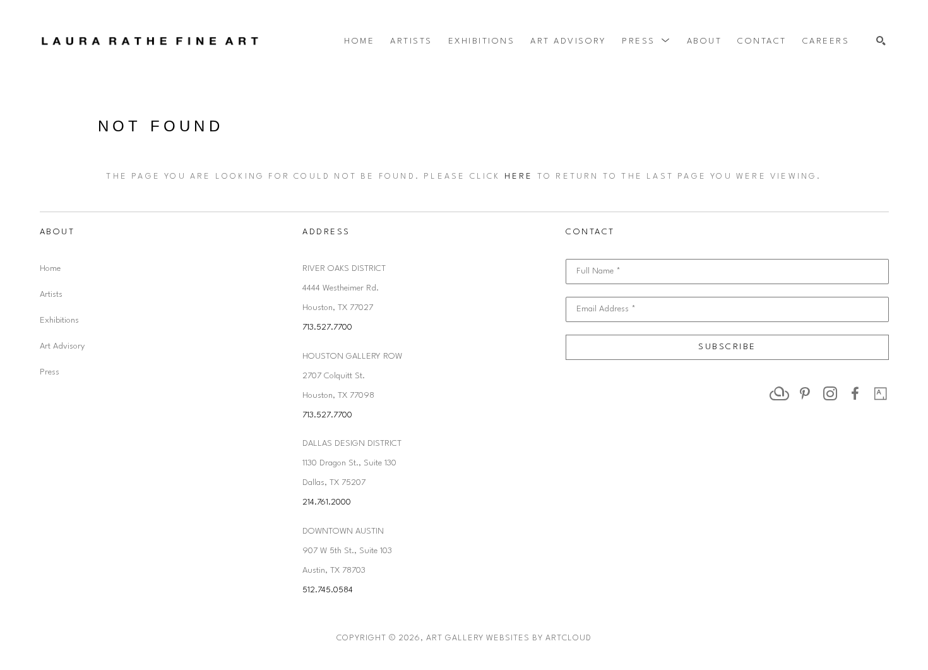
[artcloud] (779, 393)
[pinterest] (805, 393)
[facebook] (855, 393)
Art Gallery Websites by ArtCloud (509, 638)
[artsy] (880, 393)
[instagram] (830, 393)
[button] (646, 41)
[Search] (881, 41)
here (518, 176)
